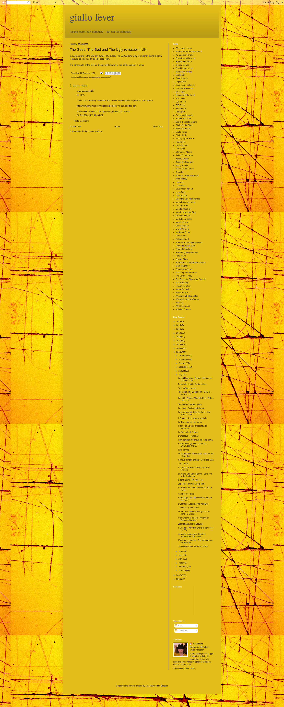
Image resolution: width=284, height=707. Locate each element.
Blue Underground (184, 68)
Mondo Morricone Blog (186, 212)
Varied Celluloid (183, 289)
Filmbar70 (180, 112)
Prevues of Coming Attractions (189, 242)
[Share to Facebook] (116, 73)
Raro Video (181, 256)
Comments (182, 631)
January (182, 570)
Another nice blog (186, 494)
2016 (178, 321)
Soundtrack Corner (184, 269)
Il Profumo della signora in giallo (192, 418)
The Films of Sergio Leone (190, 404)
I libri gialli (180, 149)
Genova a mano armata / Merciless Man (196, 460)
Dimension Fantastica (185, 85)
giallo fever (92, 16)
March (181, 563)
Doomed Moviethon (184, 88)
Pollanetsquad (182, 239)
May (180, 555)
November (183, 359)
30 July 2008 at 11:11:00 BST (90, 115)
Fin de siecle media (184, 115)
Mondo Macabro (183, 209)
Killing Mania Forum (185, 169)
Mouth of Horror (183, 222)
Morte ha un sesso (184, 219)
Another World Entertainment (188, 51)
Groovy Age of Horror (185, 138)
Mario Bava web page (185, 202)
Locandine (180, 185)
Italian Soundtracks (184, 155)
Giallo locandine (183, 128)
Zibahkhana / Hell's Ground (190, 524)
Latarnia (179, 182)
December (183, 355)
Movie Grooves (182, 226)
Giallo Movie (181, 132)
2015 (178, 325)
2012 (178, 337)
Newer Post (76, 126)
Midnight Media (182, 205)
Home (117, 126)
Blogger (164, 686)
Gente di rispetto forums (186, 122)
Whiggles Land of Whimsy (187, 299)
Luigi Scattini (181, 195)
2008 (178, 352)
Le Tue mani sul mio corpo (190, 422)
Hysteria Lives (182, 145)
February (182, 566)
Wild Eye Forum (183, 306)
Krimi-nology (181, 179)
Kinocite (179, 172)
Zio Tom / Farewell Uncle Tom (191, 484)
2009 (178, 348)
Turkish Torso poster (187, 388)
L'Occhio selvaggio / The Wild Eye (193, 504)
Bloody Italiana (182, 65)
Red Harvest (183, 450)
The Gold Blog (182, 282)
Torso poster (183, 464)
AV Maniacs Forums (184, 55)
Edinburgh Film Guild (185, 95)
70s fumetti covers (184, 48)
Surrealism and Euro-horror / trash (193, 546)
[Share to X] (113, 73)
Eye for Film (181, 102)
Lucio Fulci (180, 192)
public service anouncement (88, 77)
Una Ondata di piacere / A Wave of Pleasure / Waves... (193, 519)
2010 (178, 344)
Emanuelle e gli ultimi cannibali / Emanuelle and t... (192, 444)
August (181, 371)
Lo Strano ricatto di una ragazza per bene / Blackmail (194, 512)
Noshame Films (183, 232)
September (183, 367)
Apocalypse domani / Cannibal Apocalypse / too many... (192, 535)
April (180, 559)
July (180, 375)
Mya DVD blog (182, 229)
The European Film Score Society (191, 279)
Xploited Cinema (183, 309)
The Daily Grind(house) (186, 272)
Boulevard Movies (184, 72)
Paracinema (181, 236)
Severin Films (182, 259)
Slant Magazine (183, 266)
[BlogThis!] (109, 73)
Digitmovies (181, 82)
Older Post (158, 126)
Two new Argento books (188, 508)
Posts (179, 625)
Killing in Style (182, 165)
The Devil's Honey (184, 276)
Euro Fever (181, 98)
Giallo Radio (181, 135)
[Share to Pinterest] (119, 73)
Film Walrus (181, 108)
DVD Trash (181, 92)
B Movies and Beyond (185, 58)
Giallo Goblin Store (184, 125)
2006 (178, 579)
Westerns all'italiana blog (187, 296)
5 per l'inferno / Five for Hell (190, 480)
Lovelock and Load (184, 189)
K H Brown (198, 644)
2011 (178, 341)
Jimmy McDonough (184, 162)
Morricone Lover (183, 215)
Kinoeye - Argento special (187, 175)
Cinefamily (180, 75)
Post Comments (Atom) (92, 131)
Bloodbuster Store (184, 61)
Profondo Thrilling (184, 249)
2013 (178, 333)
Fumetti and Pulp (183, 118)
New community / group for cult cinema (195, 440)
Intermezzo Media (184, 152)
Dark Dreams (182, 78)
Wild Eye (180, 303)
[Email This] (106, 73)
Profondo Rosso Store (185, 246)
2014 (178, 329)
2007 (178, 575)
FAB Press (180, 105)
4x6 (147, 686)
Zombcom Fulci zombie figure (191, 408)
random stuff (106, 77)
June (180, 551)
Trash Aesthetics (183, 286)
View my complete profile (184, 668)
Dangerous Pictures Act (188, 436)
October (182, 363)
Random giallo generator (187, 252)
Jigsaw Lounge (182, 159)
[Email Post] (101, 73)
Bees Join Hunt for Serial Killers (192, 384)
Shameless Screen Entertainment (191, 262)
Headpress (181, 142)
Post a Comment (81, 121)
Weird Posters (182, 292)
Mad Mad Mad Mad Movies (188, 199)
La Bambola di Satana (188, 432)
